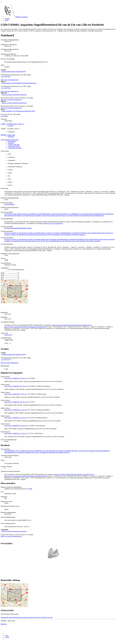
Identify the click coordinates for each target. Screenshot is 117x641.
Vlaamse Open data (13, 144)
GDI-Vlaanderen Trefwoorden (9, 139)
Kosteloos (11, 143)
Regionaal (11, 136)
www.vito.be (4, 116)
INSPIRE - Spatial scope (8, 135)
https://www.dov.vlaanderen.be (9, 80)
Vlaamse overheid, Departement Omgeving (14, 94)
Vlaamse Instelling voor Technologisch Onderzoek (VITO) (18, 111)
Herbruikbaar (12, 141)
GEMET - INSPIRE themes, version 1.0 (12, 124)
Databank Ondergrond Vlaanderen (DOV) (13, 71)
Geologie (10, 125)
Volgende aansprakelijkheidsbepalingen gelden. (18, 228)
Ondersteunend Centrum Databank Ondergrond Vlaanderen (18, 83)
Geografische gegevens (14, 148)
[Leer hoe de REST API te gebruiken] (4, 638)
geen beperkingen (9, 204)
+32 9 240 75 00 (6, 76)
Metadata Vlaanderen (21, 17)
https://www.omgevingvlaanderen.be (11, 99)
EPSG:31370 (8, 335)
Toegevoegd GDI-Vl (14, 146)
